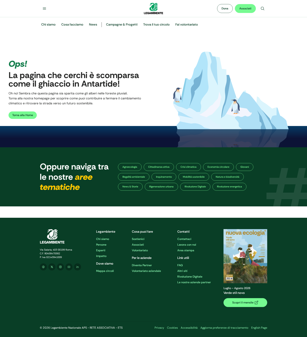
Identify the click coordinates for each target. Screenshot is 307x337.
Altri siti (182, 271)
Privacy (159, 328)
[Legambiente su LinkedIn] (77, 266)
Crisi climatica (188, 166)
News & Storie (130, 186)
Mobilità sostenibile (194, 176)
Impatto (101, 256)
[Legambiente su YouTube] (68, 266)
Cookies (172, 328)
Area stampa (185, 250)
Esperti (100, 250)
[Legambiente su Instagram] (60, 266)
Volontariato (140, 250)
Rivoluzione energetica (229, 186)
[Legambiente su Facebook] (43, 266)
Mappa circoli (105, 271)
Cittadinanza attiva (158, 166)
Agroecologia (129, 166)
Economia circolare (218, 166)
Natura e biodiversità (227, 176)
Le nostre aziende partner (194, 282)
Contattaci (184, 239)
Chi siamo (102, 239)
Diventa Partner (142, 265)
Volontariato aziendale (146, 271)
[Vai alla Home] (153, 8)
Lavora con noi (186, 244)
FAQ (180, 265)
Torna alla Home (22, 115)
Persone (101, 244)
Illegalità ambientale (133, 176)
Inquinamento (164, 176)
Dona (225, 8)
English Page (259, 328)
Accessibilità (189, 328)
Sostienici (138, 239)
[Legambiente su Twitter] (51, 266)
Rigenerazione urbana (161, 186)
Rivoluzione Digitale (195, 186)
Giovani (244, 166)
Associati (245, 8)
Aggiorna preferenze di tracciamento (224, 328)
